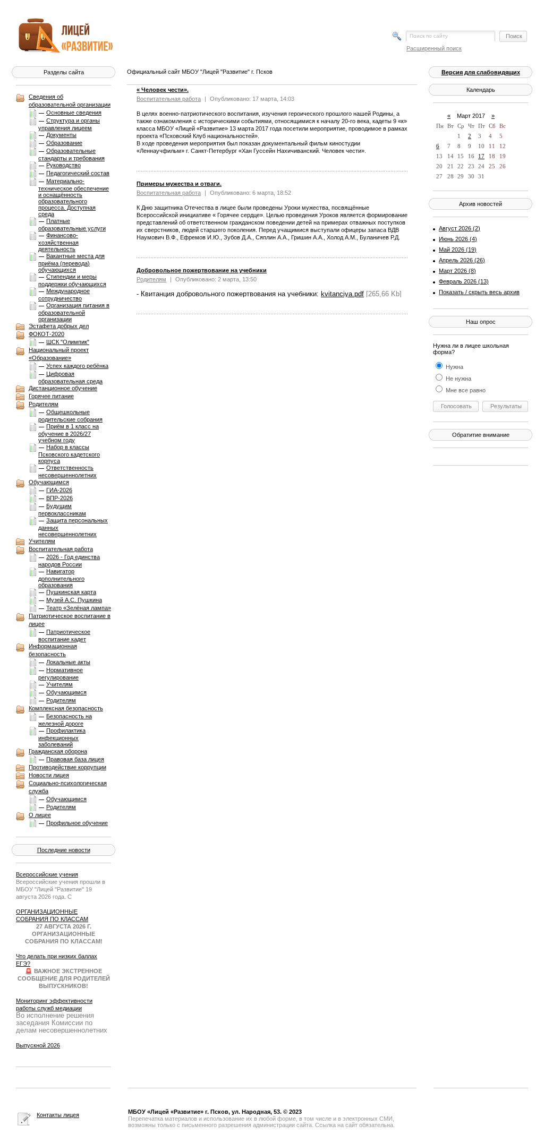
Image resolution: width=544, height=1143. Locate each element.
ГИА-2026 (59, 490)
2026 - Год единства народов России (69, 561)
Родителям (43, 404)
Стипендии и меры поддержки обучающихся (72, 280)
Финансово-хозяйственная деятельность (58, 242)
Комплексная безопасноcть (66, 708)
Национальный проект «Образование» (59, 354)
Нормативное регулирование (60, 674)
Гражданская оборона (58, 751)
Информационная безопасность (53, 650)
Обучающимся (49, 482)
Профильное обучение (77, 823)
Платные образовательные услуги (72, 224)
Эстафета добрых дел (59, 326)
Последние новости (63, 850)
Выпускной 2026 (38, 1045)
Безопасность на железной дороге (65, 720)
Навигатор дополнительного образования (61, 578)
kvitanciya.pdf (342, 294)
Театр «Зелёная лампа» (78, 608)
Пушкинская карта (71, 592)
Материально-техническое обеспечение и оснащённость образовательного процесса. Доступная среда (73, 197)
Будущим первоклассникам (62, 510)
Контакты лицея (58, 1115)
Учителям (42, 541)
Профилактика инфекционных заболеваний (62, 737)
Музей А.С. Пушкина (74, 600)
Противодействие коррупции (67, 767)
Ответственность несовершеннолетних (67, 471)
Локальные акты (68, 662)
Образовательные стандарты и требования (71, 154)
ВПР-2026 (59, 498)
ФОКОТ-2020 (46, 334)
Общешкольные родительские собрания (70, 416)
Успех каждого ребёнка (77, 366)
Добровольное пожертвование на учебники (202, 270)
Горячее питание (51, 396)
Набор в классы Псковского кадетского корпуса (69, 454)
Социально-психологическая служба (68, 787)
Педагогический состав (77, 173)
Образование (64, 143)
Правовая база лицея (75, 759)
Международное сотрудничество (64, 295)
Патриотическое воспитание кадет (64, 635)
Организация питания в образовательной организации (73, 312)
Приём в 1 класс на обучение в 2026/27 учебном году (68, 433)
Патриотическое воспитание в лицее (69, 620)
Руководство (63, 165)
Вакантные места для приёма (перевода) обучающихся (71, 263)
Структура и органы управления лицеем (69, 124)
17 (481, 156)
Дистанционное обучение (63, 388)
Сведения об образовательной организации (69, 100)
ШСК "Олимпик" (67, 342)
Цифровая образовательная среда (70, 377)
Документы (61, 135)
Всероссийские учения (47, 874)
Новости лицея (49, 775)
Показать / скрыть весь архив (479, 292)
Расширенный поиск (434, 48)
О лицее (40, 815)
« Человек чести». (163, 90)
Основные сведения (73, 112)
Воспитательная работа (61, 549)
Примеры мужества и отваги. (179, 184)
